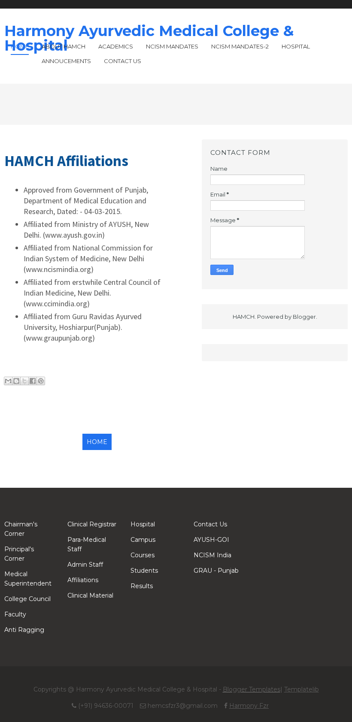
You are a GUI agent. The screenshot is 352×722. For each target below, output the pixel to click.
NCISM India (212, 555)
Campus (142, 540)
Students (144, 570)
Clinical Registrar (91, 524)
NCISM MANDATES (172, 46)
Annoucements (66, 60)
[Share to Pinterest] (40, 381)
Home (20, 46)
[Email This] (8, 381)
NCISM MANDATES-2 (240, 46)
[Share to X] (24, 381)
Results (141, 586)
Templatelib (301, 689)
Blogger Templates (251, 689)
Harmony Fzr (249, 706)
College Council (27, 599)
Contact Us (122, 60)
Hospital (296, 46)
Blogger (304, 316)
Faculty (15, 614)
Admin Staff (85, 564)
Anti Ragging (24, 630)
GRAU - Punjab (216, 570)
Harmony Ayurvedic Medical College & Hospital (149, 38)
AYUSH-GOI (211, 540)
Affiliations (82, 580)
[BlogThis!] (16, 381)
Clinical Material (90, 595)
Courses (142, 555)
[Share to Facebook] (32, 381)
